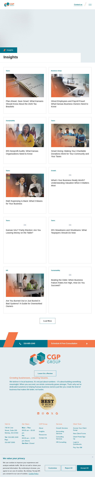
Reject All (68, 468)
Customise (52, 468)
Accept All (85, 468)
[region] (47, 466)
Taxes (8, 71)
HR (7, 270)
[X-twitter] (52, 413)
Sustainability (10, 120)
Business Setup (56, 71)
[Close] (92, 457)
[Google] (56, 413)
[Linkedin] (38, 413)
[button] (90, 4)
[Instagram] (43, 413)
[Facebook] (47, 413)
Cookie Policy (33, 474)
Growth (53, 170)
